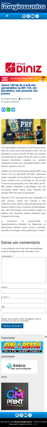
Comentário (7, 256)
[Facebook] (24, 16)
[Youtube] (33, 16)
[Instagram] (28, 16)
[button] (7, 16)
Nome (4, 287)
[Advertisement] (23, 41)
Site (3, 307)
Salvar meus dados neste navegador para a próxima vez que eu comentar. (21, 320)
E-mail (5, 297)
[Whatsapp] (37, 16)
